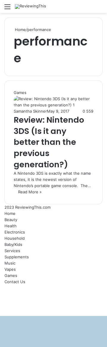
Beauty (10, 219)
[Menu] (7, 8)
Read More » (30, 191)
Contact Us (14, 281)
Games (10, 275)
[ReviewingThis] (30, 6)
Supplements (16, 256)
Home (20, 29)
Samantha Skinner (30, 111)
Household (14, 238)
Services (12, 250)
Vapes (10, 269)
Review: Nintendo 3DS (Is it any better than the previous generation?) (49, 142)
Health (10, 225)
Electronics (14, 232)
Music (9, 263)
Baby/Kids (13, 244)
